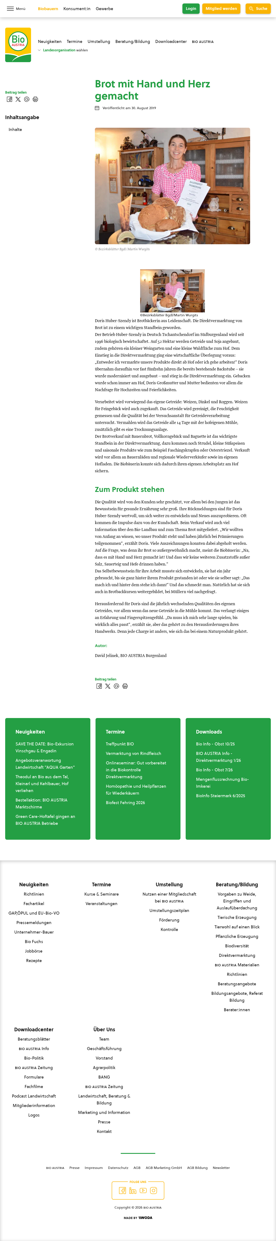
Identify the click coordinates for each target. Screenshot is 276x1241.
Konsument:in (77, 8)
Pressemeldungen (34, 922)
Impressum (94, 1167)
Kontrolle (169, 929)
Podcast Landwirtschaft (34, 1096)
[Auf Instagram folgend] (153, 1190)
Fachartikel (34, 903)
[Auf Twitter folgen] (133, 1190)
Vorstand (104, 1058)
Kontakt (104, 1131)
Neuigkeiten (50, 41)
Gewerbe (104, 8)
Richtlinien (34, 894)
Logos (34, 1115)
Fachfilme (34, 1086)
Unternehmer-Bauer (34, 932)
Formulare (34, 1077)
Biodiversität (237, 946)
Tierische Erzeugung (237, 917)
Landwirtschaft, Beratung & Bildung (104, 1099)
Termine (74, 41)
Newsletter (221, 1167)
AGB (137, 1167)
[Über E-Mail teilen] (116, 686)
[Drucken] (125, 686)
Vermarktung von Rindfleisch (133, 753)
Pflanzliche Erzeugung (237, 936)
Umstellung (99, 41)
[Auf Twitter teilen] (108, 686)
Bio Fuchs (34, 941)
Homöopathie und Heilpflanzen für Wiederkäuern (136, 789)
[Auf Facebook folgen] (122, 1190)
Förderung (169, 920)
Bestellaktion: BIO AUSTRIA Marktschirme (41, 803)
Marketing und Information (104, 1112)
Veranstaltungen (102, 903)
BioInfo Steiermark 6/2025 (220, 795)
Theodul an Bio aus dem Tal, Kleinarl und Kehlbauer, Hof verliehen (42, 783)
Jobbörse (33, 951)
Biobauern (48, 8)
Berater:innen (237, 1010)
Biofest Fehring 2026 (125, 802)
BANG (104, 1077)
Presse (104, 1122)
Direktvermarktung (237, 955)
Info (34, 1048)
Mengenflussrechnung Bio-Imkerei (222, 782)
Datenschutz (118, 1167)
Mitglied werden (221, 8)
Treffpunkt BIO (120, 744)
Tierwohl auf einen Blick (237, 927)
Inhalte (15, 129)
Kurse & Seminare (101, 894)
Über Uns (104, 1029)
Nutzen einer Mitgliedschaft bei (169, 897)
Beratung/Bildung (132, 41)
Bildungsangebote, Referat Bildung (237, 997)
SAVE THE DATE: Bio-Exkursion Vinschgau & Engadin (45, 747)
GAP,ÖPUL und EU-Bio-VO (34, 913)
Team (104, 1039)
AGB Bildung (197, 1167)
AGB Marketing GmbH (164, 1167)
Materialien (237, 965)
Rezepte (34, 960)
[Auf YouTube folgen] (143, 1190)
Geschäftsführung (104, 1048)
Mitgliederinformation (34, 1105)
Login (191, 8)
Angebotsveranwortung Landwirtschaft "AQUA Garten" (45, 764)
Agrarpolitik (104, 1067)
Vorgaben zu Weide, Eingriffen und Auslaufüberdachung (237, 901)
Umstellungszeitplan (169, 910)
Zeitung (34, 1067)
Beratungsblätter (34, 1039)
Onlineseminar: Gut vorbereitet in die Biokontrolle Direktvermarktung (136, 770)
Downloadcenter (171, 41)
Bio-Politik (34, 1058)
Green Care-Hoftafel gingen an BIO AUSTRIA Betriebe (45, 820)
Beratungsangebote (237, 984)
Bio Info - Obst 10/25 (215, 744)
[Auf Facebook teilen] (99, 686)
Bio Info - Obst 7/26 (214, 770)
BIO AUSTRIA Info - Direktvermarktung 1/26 (218, 757)
